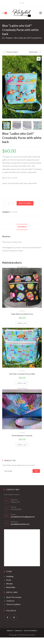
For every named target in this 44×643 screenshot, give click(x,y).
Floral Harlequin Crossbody (22, 435)
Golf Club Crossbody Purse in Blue (22, 374)
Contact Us (10, 601)
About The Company (13, 597)
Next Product (33, 52)
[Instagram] (22, 3)
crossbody (14, 212)
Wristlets (9, 584)
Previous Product (12, 52)
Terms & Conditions (13, 604)
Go (36, 471)
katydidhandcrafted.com (20, 524)
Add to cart (25, 203)
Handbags (10, 576)
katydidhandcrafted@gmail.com (23, 517)
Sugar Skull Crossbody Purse (22, 314)
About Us (10, 630)
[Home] (3, 38)
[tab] (22, 227)
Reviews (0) (22, 227)
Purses (8, 580)
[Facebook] (20, 3)
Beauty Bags (10, 587)
